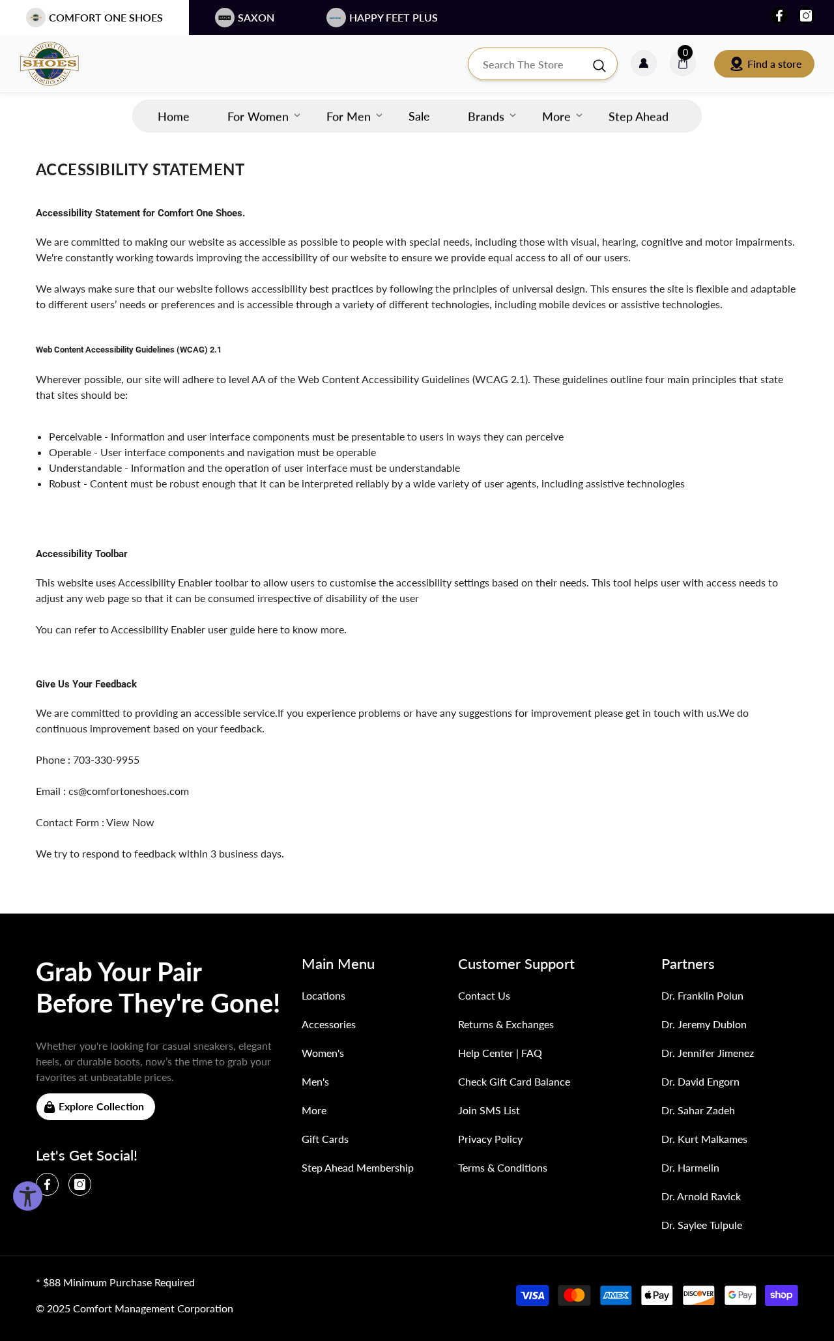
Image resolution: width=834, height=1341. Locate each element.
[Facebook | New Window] (779, 15)
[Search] (543, 64)
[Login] (644, 64)
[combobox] (529, 63)
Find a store (774, 63)
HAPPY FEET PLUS (393, 17)
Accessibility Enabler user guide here (194, 629)
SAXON (256, 17)
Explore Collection (101, 1106)
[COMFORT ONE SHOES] (62, 64)
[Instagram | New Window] (806, 15)
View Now (130, 822)
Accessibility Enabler (165, 582)
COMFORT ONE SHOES (106, 17)
